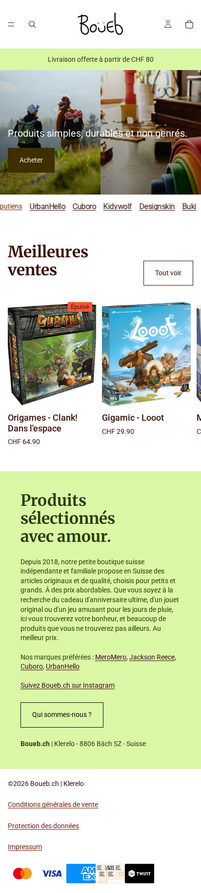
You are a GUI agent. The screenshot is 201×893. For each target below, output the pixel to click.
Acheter (31, 160)
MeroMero (110, 657)
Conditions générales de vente (53, 804)
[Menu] (11, 24)
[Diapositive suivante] (182, 372)
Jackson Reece (152, 657)
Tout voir (168, 273)
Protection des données (43, 826)
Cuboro (74, 206)
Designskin (147, 206)
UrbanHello (38, 206)
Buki (180, 206)
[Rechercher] (32, 24)
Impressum (25, 847)
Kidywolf (108, 206)
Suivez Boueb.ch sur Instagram (67, 685)
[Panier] (189, 24)
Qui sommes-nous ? (62, 714)
